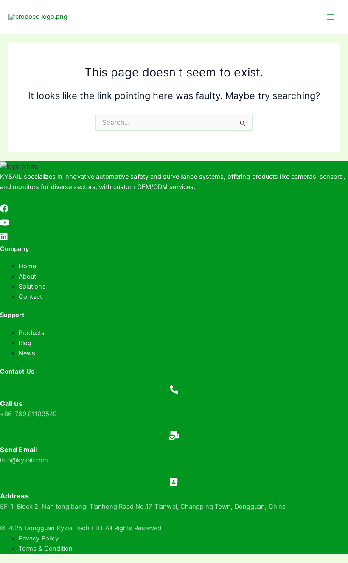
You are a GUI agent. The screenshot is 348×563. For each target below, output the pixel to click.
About (27, 276)
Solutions (32, 286)
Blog (25, 343)
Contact (30, 297)
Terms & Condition (46, 548)
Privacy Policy (39, 538)
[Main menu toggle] (331, 17)
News (27, 353)
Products (32, 333)
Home (27, 266)
